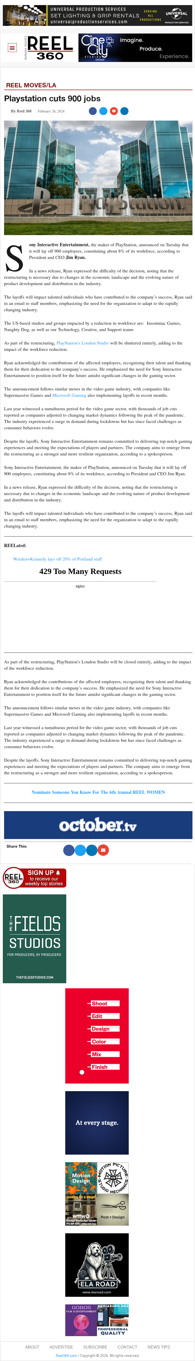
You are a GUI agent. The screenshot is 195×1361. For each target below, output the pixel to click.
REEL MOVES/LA (31, 85)
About (32, 1347)
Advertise (61, 1347)
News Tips (159, 1347)
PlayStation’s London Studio (82, 343)
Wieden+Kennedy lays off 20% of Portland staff (57, 559)
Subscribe (95, 1347)
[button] (12, 47)
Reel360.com (66, 1356)
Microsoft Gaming (69, 395)
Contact (127, 1347)
